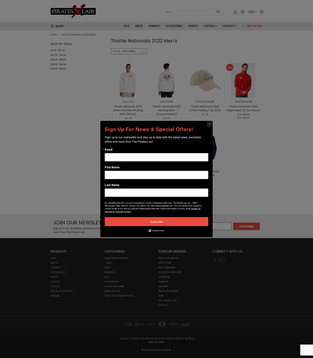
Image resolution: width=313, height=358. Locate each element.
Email (108, 149)
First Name (112, 167)
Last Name (112, 185)
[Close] (209, 124)
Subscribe (156, 222)
